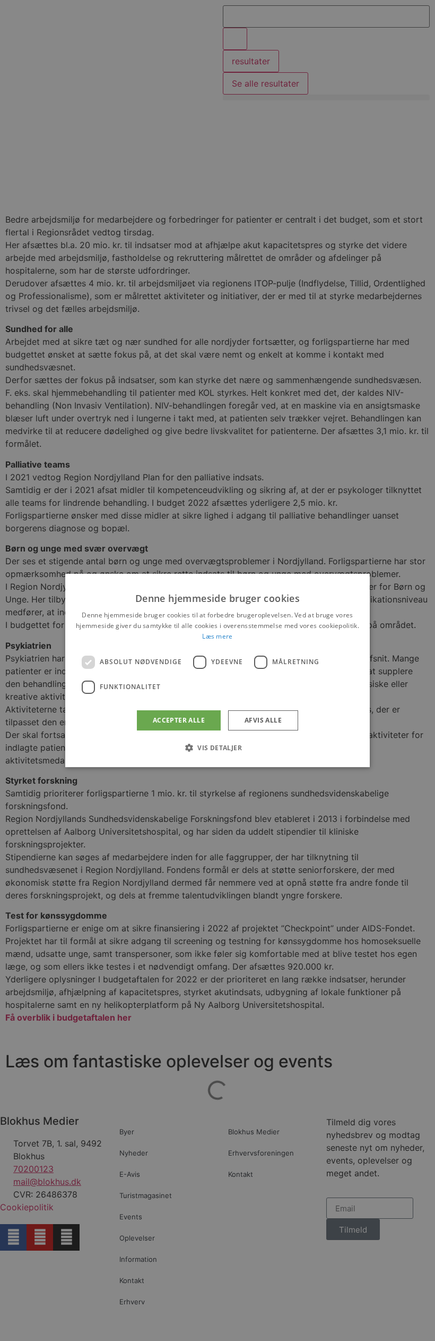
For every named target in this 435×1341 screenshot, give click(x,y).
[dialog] (217, 670)
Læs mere (217, 636)
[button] (217, 747)
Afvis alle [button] (263, 720)
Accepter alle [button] (179, 720)
